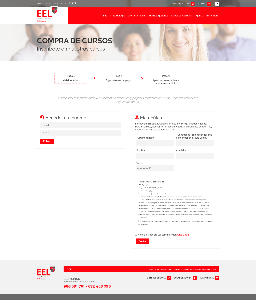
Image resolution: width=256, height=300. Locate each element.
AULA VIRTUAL (207, 278)
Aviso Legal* (183, 234)
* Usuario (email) (145, 137)
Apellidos (181, 150)
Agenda (199, 15)
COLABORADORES (183, 278)
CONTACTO (60, 4)
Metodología (117, 15)
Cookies (176, 270)
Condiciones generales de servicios (199, 270)
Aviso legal (154, 270)
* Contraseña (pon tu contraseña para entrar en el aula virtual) (194, 136)
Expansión (212, 15)
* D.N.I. (139, 163)
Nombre (140, 150)
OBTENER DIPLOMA (180, 4)
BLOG (48, 4)
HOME (40, 4)
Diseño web (166, 270)
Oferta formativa (137, 15)
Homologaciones (158, 15)
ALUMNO (201, 4)
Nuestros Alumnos (181, 15)
